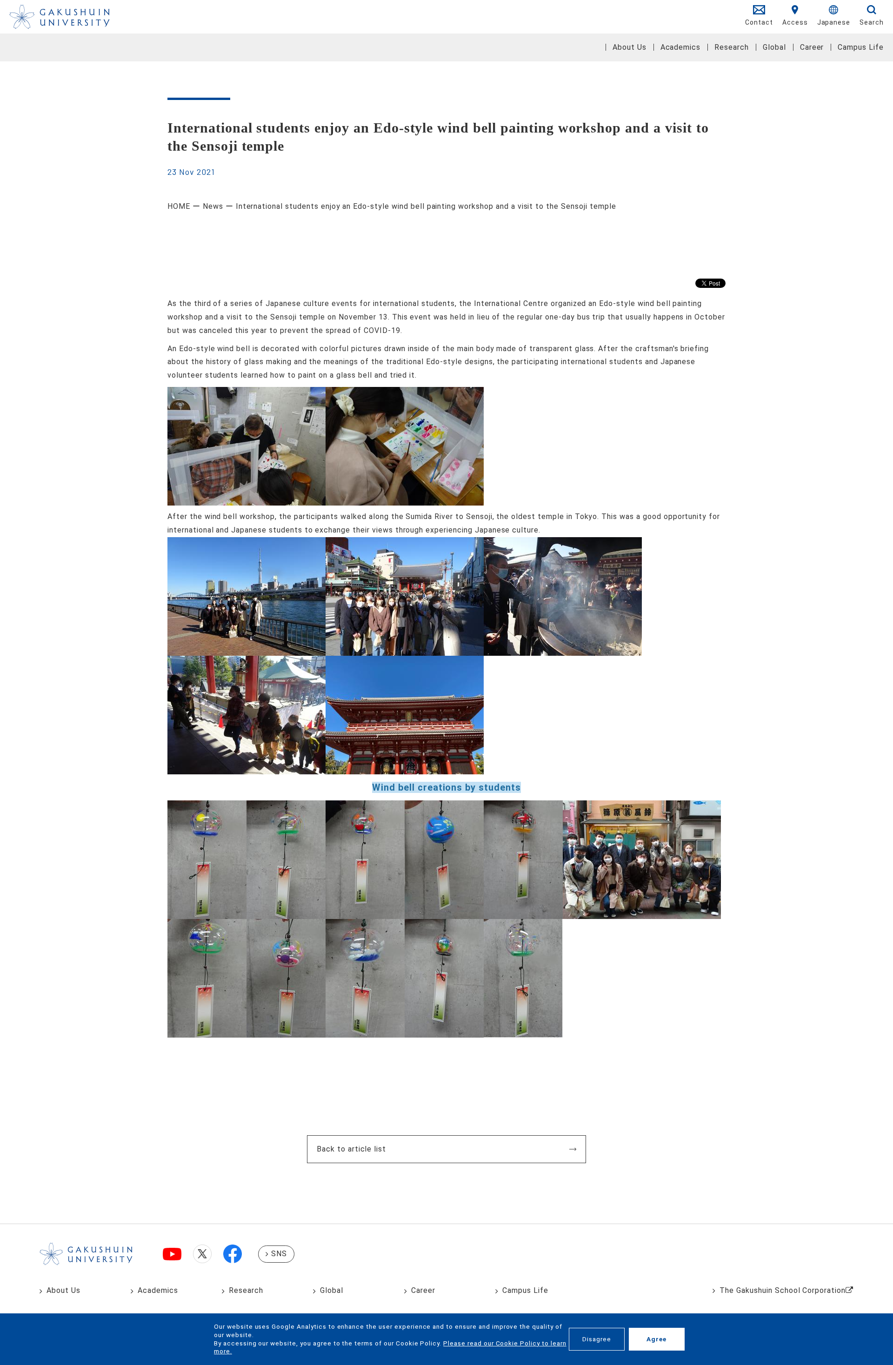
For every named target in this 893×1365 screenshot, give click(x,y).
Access (795, 22)
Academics (680, 47)
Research (731, 47)
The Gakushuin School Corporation (783, 1290)
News (213, 206)
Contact (759, 22)
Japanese (834, 22)
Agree (656, 1339)
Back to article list (351, 1149)
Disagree (596, 1339)
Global (774, 47)
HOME (178, 206)
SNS (279, 1253)
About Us (629, 47)
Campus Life (861, 47)
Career (812, 47)
